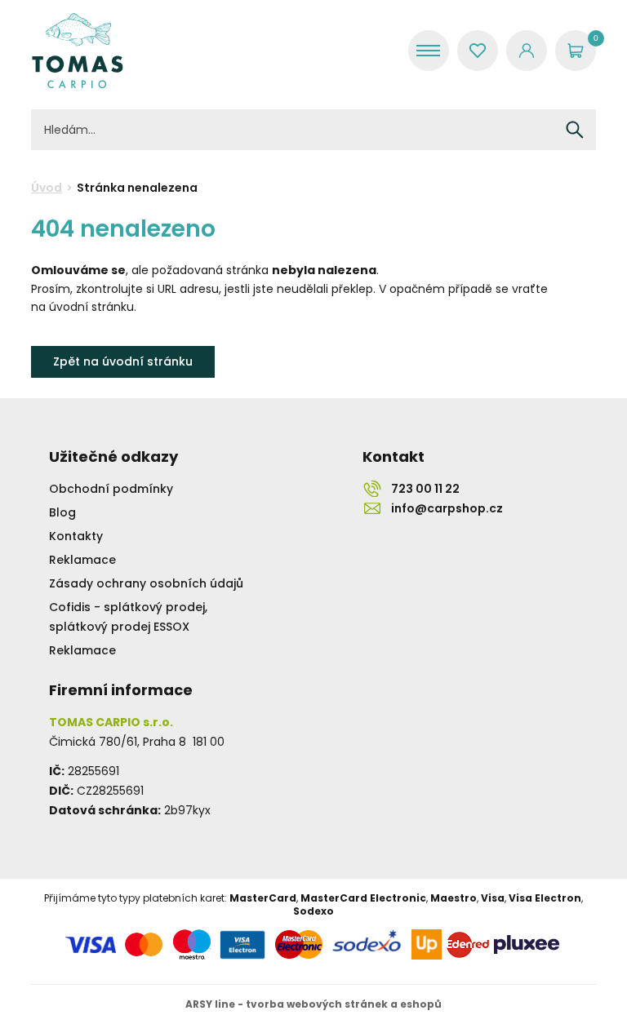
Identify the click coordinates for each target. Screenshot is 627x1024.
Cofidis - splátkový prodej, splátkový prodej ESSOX (128, 617)
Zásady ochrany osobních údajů (146, 583)
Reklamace (82, 560)
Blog (62, 512)
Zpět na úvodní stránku (123, 361)
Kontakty (76, 536)
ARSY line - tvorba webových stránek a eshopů (313, 1004)
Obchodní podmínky (111, 489)
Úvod (46, 188)
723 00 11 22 (425, 489)
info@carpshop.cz (447, 508)
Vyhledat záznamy (574, 129)
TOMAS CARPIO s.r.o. (77, 50)
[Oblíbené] (477, 50)
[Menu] (428, 50)
